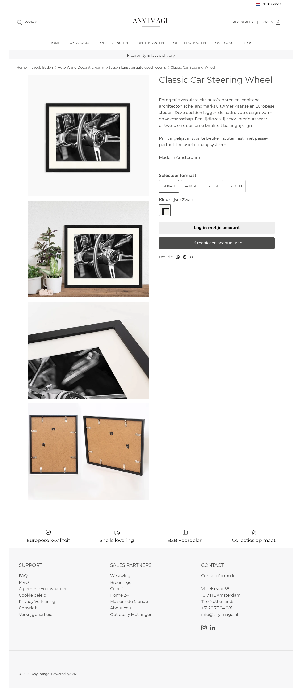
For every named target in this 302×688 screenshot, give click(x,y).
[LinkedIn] (212, 627)
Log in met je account (217, 227)
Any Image (40, 674)
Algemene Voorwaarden (43, 588)
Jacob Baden (42, 67)
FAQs (24, 575)
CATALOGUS (80, 43)
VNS (75, 674)
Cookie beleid (32, 595)
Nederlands (271, 4)
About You (120, 608)
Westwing (120, 575)
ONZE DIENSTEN (114, 43)
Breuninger (121, 582)
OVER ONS (224, 43)
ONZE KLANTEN (150, 43)
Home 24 (119, 595)
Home (22, 67)
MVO (24, 582)
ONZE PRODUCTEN (189, 43)
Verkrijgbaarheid (36, 614)
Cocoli (116, 588)
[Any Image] (151, 22)
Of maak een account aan (216, 243)
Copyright (29, 608)
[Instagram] (204, 627)
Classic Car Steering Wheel (193, 67)
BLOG (248, 43)
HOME (55, 43)
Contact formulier (219, 575)
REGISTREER (245, 22)
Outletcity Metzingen (131, 614)
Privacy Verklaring (37, 601)
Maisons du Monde (129, 601)
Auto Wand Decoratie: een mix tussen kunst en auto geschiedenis (112, 67)
